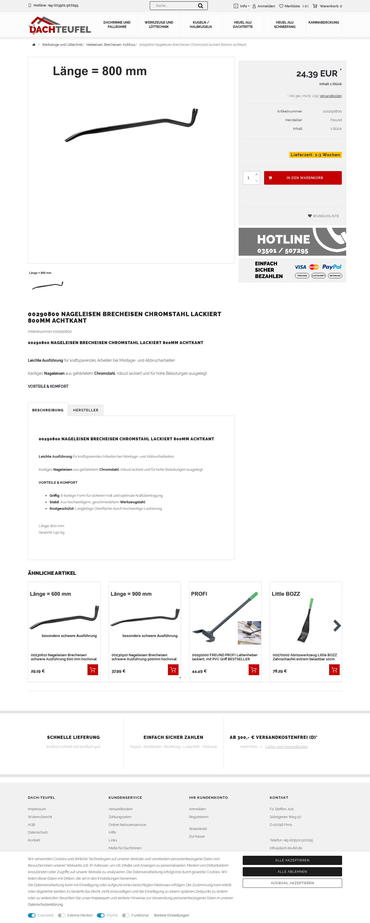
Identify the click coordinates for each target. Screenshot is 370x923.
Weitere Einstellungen (171, 915)
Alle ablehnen (292, 872)
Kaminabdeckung (324, 22)
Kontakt (34, 840)
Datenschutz (38, 832)
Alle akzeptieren (292, 860)
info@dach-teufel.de (286, 848)
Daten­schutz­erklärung (45, 904)
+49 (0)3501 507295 (63, 5)
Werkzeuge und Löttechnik (159, 25)
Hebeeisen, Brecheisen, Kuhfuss (110, 45)
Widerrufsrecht (40, 817)
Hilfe (112, 832)
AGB (31, 825)
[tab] (48, 410)
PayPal (112, 915)
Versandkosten (331, 96)
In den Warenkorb (305, 178)
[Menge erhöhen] (256, 174)
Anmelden (197, 809)
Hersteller (86, 410)
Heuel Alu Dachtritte (243, 25)
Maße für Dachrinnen (125, 848)
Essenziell (45, 915)
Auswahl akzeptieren (292, 883)
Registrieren (198, 817)
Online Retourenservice (127, 825)
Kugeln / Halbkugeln (201, 25)
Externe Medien (80, 915)
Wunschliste (325, 216)
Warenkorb (198, 829)
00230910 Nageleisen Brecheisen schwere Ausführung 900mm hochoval (144, 657)
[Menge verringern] (256, 181)
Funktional (140, 915)
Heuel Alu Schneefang (285, 25)
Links (113, 840)
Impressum (37, 809)
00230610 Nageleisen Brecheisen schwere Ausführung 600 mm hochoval (64, 657)
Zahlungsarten (120, 817)
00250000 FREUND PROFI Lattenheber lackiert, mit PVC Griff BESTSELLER (225, 657)
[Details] (92, 669)
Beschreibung (48, 410)
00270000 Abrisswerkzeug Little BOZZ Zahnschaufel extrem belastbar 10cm (305, 657)
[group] (225, 617)
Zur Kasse (197, 836)
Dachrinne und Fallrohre (117, 25)
